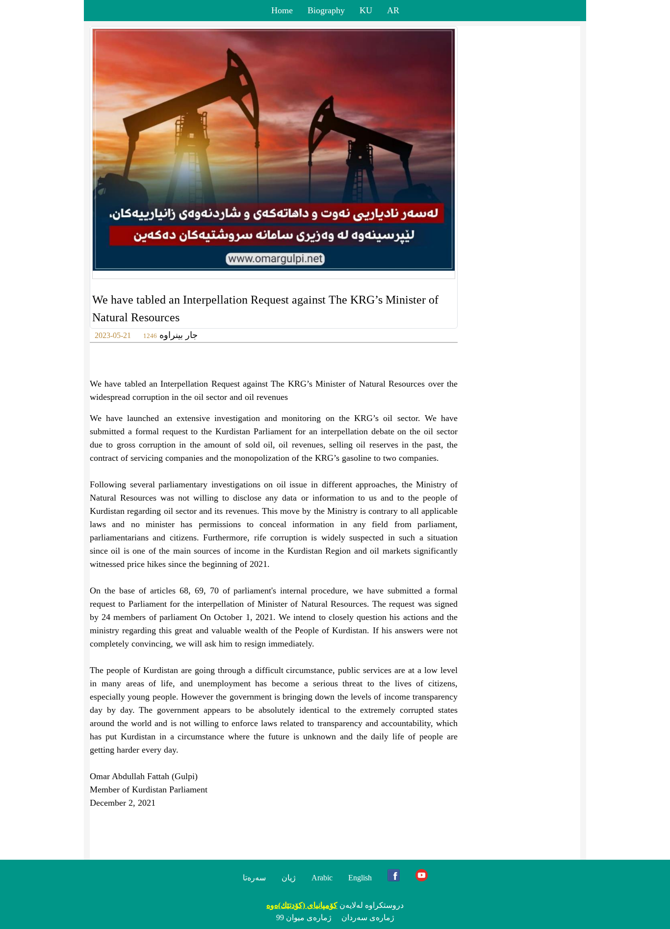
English (360, 877)
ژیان (289, 877)
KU (366, 10)
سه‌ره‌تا (254, 877)
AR (393, 10)
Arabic (322, 877)
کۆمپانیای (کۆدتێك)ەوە (301, 905)
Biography (326, 10)
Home (282, 10)
